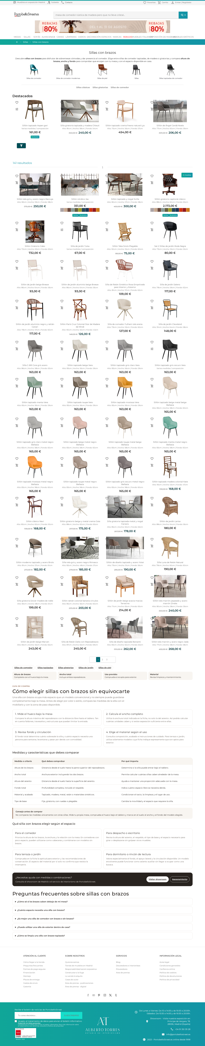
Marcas (117, 37)
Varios (82, 37)
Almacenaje (48, 37)
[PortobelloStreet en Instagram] (105, 995)
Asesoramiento (179, 879)
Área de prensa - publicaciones (79, 983)
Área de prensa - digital (75, 987)
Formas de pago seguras (34, 969)
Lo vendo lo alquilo (73, 976)
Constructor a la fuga (74, 973)
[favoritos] (17, 102)
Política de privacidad (169, 980)
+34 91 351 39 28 (182, 1029)
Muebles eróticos (183, 37)
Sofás (36, 37)
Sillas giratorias (100, 87)
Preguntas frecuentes (33, 966)
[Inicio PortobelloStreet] (25, 16)
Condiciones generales (170, 966)
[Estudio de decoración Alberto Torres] (102, 1033)
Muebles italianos (142, 37)
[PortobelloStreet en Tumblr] (116, 995)
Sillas (27, 37)
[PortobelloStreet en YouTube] (94, 995)
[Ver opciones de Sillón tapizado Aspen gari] (17, 109)
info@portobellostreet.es (178, 1034)
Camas (60, 37)
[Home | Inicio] (17, 42)
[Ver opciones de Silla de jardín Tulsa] (62, 229)
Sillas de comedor (120, 87)
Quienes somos (72, 962)
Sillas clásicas (83, 87)
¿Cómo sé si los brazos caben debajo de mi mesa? (42, 901)
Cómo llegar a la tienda (33, 962)
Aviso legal (164, 962)
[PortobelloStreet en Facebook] (88, 995)
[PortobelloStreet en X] (111, 995)
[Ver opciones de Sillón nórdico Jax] (62, 182)
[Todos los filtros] (21, 145)
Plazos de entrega (31, 980)
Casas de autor (71, 980)
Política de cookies (168, 973)
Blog (118, 962)
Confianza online (167, 969)
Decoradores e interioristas (128, 966)
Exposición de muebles (163, 37)
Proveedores (121, 969)
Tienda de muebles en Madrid (78, 966)
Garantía (27, 987)
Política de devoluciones (171, 976)
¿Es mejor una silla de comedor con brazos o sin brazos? (45, 918)
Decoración (94, 37)
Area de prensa (123, 973)
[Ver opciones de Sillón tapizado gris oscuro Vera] (152, 349)
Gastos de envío (30, 983)
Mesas (17, 37)
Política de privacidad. (56, 1026)
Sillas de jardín (86, 667)
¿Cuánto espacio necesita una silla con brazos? (41, 910)
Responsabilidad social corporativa (81, 969)
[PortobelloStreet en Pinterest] (99, 995)
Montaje (27, 976)
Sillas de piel (104, 667)
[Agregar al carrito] (62, 109)
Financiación (29, 973)
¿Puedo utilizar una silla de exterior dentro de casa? (43, 927)
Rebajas (127, 37)
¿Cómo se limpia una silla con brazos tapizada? (41, 935)
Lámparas (71, 37)
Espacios (106, 37)
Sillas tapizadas (45, 667)
